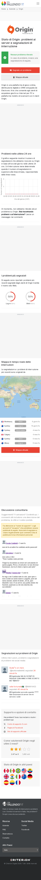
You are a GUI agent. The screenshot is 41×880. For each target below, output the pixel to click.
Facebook (25, 829)
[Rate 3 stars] (20, 749)
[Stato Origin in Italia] (18, 776)
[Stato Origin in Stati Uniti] (24, 770)
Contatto (6, 838)
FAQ (4, 829)
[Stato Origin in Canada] (6, 770)
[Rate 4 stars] (25, 749)
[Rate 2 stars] (16, 749)
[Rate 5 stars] (29, 749)
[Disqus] (20, 567)
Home (3, 9)
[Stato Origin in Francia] (18, 782)
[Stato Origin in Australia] (24, 776)
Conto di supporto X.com (17, 724)
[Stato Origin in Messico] (12, 770)
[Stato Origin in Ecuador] (29, 770)
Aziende (12, 9)
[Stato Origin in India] (12, 776)
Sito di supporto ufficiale (16, 731)
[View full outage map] (20, 397)
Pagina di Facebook (15, 728)
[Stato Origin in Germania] (29, 776)
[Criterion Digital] (20, 860)
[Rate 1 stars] (12, 749)
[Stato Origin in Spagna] (6, 782)
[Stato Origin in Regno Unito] (6, 776)
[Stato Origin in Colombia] (12, 782)
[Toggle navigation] (38, 3)
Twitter (24, 825)
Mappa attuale (22, 77)
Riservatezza (8, 834)
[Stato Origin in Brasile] (18, 770)
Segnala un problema (22, 70)
